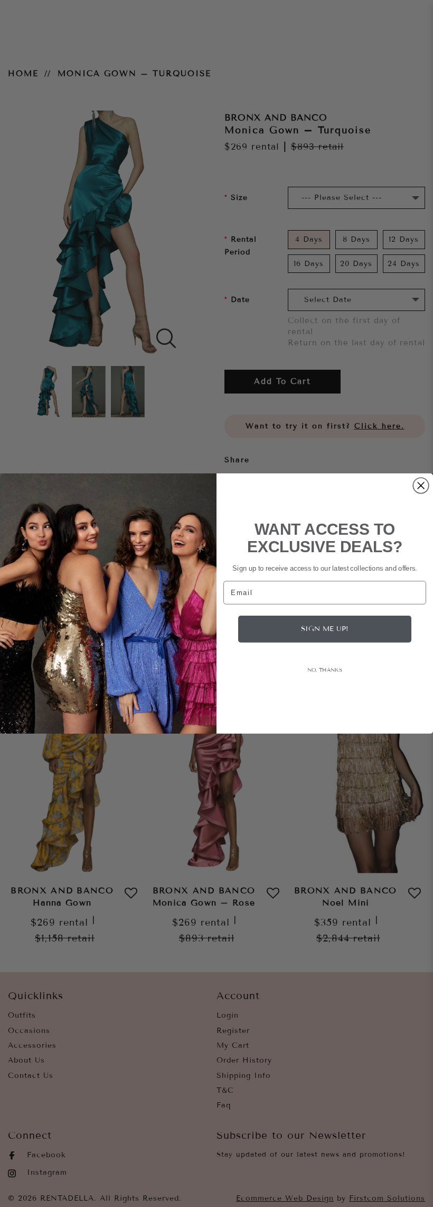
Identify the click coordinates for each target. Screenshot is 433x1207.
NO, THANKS (324, 669)
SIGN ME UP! (325, 629)
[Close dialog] (421, 485)
